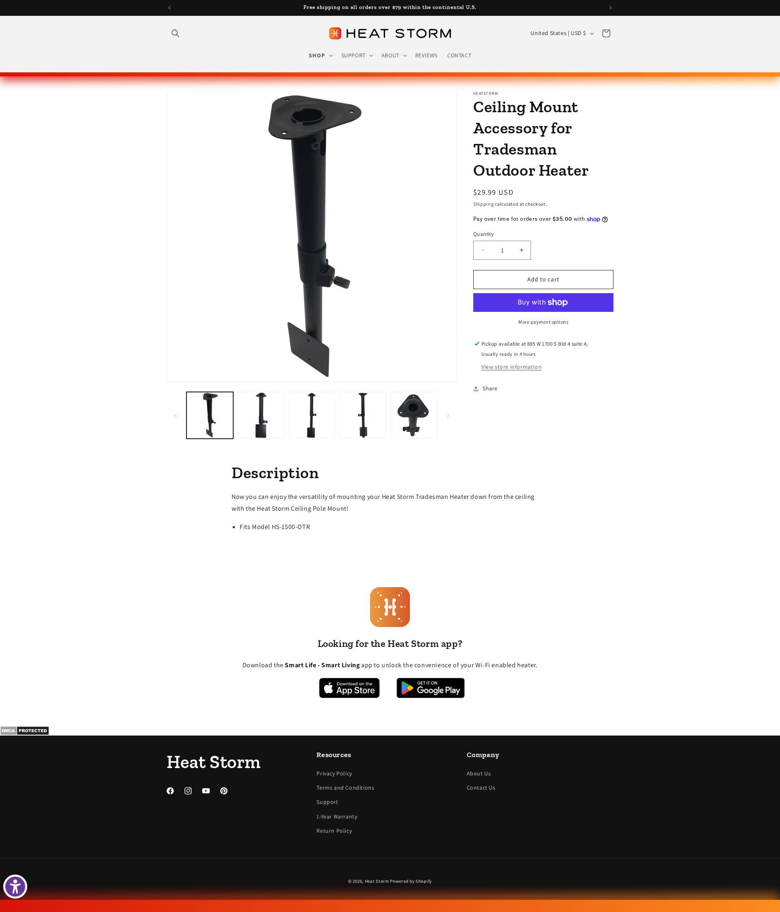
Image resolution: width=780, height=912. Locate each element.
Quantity (483, 234)
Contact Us (481, 787)
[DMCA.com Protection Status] (390, 731)
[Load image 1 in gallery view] (209, 415)
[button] (175, 33)
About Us (479, 773)
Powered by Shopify (411, 881)
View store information (511, 366)
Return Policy (334, 830)
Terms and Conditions (345, 787)
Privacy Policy (334, 773)
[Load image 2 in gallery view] (260, 415)
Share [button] (490, 388)
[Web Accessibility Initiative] (15, 886)
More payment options (543, 322)
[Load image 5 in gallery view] (413, 415)
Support (327, 801)
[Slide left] (175, 415)
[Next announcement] (611, 7)
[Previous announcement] (169, 7)
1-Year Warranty (336, 816)
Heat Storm (377, 881)
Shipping (483, 204)
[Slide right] (448, 415)
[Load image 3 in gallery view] (311, 415)
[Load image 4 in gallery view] (362, 415)
